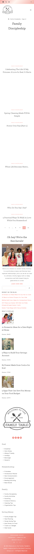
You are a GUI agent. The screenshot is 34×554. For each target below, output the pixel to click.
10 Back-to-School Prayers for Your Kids (14, 297)
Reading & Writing (10, 480)
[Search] (29, 288)
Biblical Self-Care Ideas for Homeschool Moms (16, 300)
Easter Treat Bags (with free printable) (14, 308)
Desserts (7, 460)
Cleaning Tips (8, 503)
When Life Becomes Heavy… (17, 167)
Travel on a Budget (10, 525)
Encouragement (9, 478)
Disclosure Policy (17, 535)
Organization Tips (10, 505)
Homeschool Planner (10, 473)
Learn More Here (17, 283)
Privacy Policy (17, 539)
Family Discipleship (17, 66)
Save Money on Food (10, 523)
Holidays (7, 455)
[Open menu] (30, 10)
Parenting (7, 498)
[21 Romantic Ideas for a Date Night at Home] (17, 318)
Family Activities (9, 496)
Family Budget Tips (10, 516)
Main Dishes (8, 451)
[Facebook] (3, 2)
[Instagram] (9, 2)
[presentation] (17, 49)
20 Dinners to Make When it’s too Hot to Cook (16, 294)
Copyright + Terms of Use (17, 537)
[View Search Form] (31, 2)
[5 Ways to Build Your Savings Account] (17, 344)
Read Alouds (8, 482)
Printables (7, 471)
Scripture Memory (10, 501)
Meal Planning (8, 519)
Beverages (7, 458)
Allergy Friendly (9, 453)
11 (28, 227)
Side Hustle (7, 528)
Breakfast (7, 449)
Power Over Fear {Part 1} (17, 126)
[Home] (8, 19)
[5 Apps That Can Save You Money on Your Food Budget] (17, 382)
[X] (6, 2)
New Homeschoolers (10, 476)
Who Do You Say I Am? (17, 208)
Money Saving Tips (10, 521)
